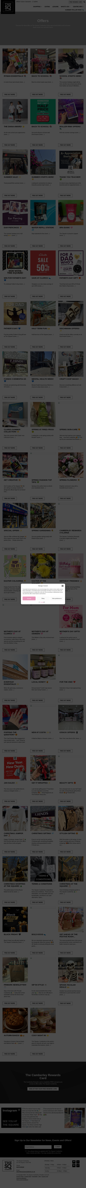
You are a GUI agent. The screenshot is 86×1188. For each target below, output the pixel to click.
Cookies (42, 602)
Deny (43, 598)
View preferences (57, 598)
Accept (29, 598)
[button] (62, 586)
